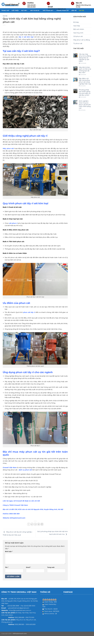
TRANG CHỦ (5, 10)
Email (28, 567)
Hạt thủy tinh (78, 33)
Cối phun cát (78, 36)
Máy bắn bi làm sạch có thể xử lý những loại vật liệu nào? (85, 69)
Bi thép (76, 22)
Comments (82, 63)
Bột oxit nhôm (78, 29)
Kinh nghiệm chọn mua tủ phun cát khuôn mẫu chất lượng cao (85, 104)
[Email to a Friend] (35, 524)
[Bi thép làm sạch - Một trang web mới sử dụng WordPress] (10, 4)
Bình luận (9, 551)
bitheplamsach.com (17, 518)
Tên (6, 567)
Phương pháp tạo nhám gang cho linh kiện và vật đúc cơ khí (84, 92)
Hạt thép (76, 26)
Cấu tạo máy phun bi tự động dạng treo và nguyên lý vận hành (85, 57)
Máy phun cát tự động (81, 40)
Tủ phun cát (77, 43)
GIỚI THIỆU (15, 10)
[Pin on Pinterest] (38, 524)
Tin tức (5, 16)
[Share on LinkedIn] (42, 524)
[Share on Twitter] (32, 524)
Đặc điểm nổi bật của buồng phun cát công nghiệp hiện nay (85, 81)
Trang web (50, 567)
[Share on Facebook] (28, 524)
